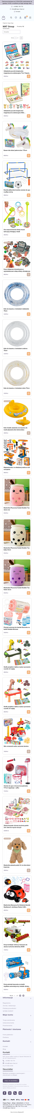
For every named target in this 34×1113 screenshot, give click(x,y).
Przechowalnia (7, 1026)
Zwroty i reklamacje (9, 1006)
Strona (12, 38)
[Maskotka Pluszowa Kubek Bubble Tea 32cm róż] (17, 492)
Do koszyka (28, 76)
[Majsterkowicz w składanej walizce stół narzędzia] (17, 452)
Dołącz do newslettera (11, 1081)
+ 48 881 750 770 (18, 6)
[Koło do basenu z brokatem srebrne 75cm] (17, 333)
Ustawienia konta (8, 1023)
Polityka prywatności (9, 1008)
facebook (4, 1093)
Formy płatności (8, 1035)
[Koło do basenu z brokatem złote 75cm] (17, 373)
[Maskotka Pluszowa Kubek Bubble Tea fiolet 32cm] (17, 572)
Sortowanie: (6, 28)
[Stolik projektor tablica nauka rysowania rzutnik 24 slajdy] (17, 652)
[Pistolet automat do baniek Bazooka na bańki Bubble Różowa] (17, 612)
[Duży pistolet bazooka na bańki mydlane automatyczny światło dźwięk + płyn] (17, 969)
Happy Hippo (8, 23)
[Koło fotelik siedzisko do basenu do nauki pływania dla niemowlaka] (17, 413)
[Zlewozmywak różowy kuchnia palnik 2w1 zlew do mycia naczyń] (17, 810)
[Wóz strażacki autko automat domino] (17, 731)
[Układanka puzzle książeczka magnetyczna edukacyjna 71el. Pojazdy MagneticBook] (17, 56)
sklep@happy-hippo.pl (18, 9)
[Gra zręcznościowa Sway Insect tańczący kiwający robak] (17, 214)
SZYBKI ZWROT (8, 1011)
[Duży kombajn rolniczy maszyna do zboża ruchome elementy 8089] (17, 930)
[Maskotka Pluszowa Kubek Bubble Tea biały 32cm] (17, 532)
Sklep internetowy (16, 1112)
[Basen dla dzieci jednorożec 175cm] (17, 135)
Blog (4, 1049)
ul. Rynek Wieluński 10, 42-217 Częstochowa (16, 1103)
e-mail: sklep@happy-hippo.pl (15, 1107)
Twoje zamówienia (9, 1020)
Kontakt (18, 11)
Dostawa (6, 1037)
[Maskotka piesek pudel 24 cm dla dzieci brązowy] (17, 850)
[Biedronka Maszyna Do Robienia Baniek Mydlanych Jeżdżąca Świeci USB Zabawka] (17, 890)
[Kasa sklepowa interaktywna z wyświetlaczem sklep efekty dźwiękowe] (17, 254)
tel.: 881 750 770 (17, 1106)
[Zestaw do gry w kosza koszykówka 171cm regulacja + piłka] (17, 771)
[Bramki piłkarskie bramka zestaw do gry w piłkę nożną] (17, 175)
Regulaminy (6, 1003)
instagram (10, 1093)
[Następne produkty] (20, 996)
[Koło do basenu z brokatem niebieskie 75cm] (17, 294)
